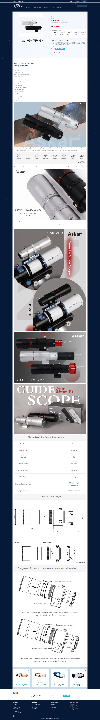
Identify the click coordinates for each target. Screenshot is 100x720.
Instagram (17, 693)
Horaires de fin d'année (36, 705)
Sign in (52, 705)
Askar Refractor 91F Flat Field (78, 684)
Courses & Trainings (38, 7)
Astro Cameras (63, 5)
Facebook (14, 693)
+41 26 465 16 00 (19, 1)
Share (54, 53)
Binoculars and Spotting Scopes (44, 5)
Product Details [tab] (25, 60)
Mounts (33, 5)
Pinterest (59, 53)
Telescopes (28, 5)
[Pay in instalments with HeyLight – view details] (59, 26)
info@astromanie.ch (76, 709)
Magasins (33, 709)
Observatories (47, 7)
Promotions (15, 704)
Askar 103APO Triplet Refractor (21, 684)
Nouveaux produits (16, 705)
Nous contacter (35, 707)
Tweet (57, 53)
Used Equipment (28, 7)
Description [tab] (17, 60)
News (57, 7)
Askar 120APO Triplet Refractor (40, 684)
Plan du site (34, 708)
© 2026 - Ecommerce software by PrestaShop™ (50, 718)
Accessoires (56, 5)
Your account (54, 702)
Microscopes (71, 5)
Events (61, 7)
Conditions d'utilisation (36, 704)
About (53, 7)
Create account (53, 707)
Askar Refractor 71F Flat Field (59, 684)
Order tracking (53, 704)
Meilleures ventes (16, 707)
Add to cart (59, 48)
